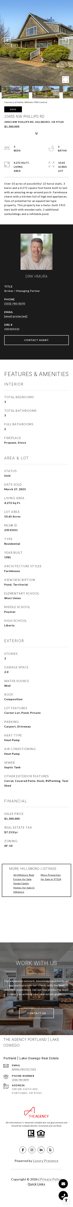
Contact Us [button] (36, 1013)
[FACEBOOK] (22, 1150)
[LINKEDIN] (41, 1150)
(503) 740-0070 (14, 303)
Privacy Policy (51, 1179)
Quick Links (36, 1184)
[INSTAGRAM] (32, 1150)
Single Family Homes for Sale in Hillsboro (24, 887)
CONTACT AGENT (36, 340)
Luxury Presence (45, 1161)
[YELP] (50, 1150)
